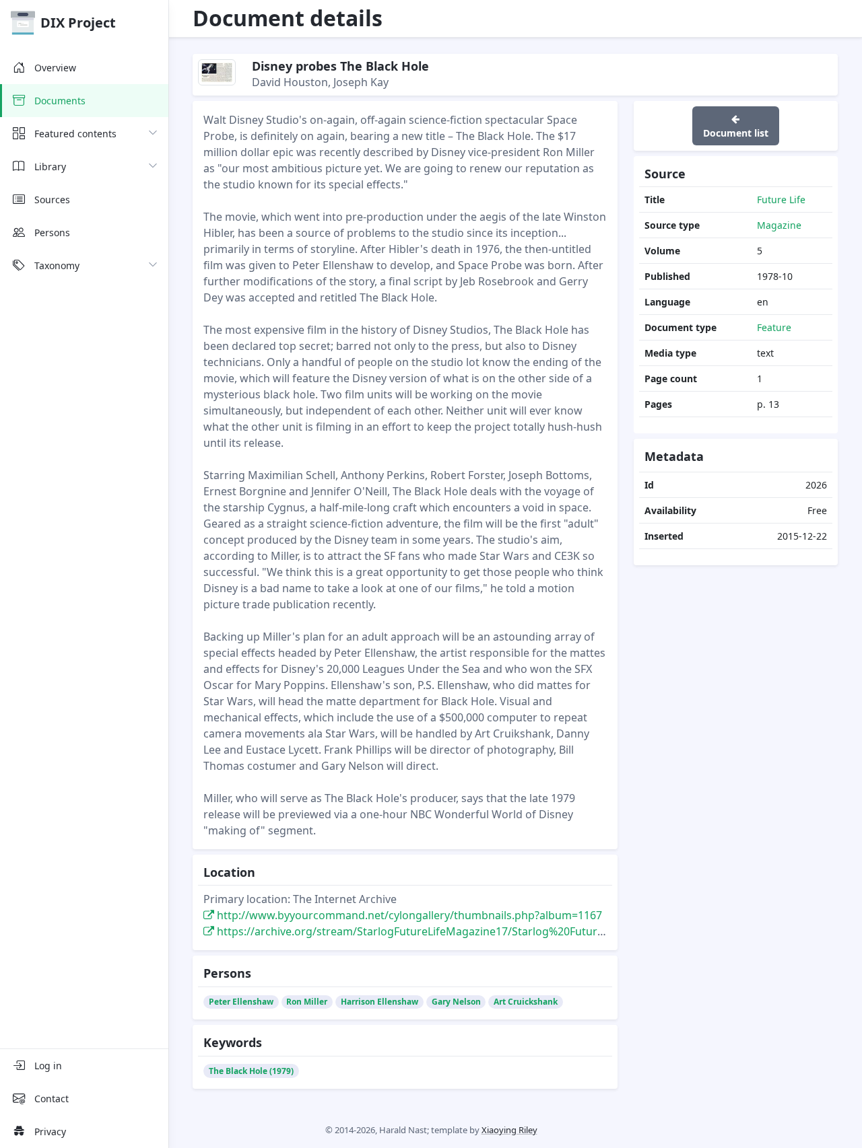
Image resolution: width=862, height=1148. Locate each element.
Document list (735, 133)
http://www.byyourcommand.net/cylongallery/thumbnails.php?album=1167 (408, 915)
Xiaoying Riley (509, 1130)
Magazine (779, 225)
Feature (774, 327)
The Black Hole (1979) (251, 1071)
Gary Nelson (456, 1001)
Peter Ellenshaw (241, 1001)
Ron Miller (306, 1001)
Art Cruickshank (526, 1001)
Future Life (781, 199)
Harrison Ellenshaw (379, 1001)
